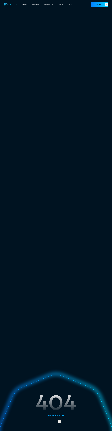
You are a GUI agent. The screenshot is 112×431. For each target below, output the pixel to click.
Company (60, 4)
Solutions (24, 4)
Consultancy (35, 4)
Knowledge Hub (48, 4)
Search (70, 4)
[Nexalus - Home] (10, 4)
